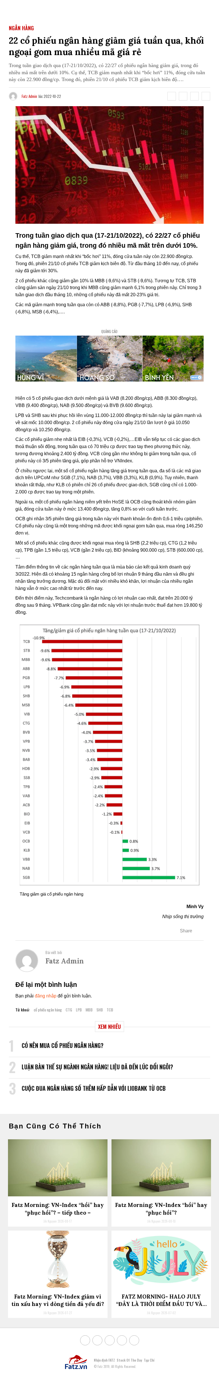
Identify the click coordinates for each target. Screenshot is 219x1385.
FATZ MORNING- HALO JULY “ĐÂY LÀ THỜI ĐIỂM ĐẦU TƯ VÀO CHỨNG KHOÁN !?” (161, 1304)
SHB (99, 1010)
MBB (89, 1010)
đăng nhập (45, 995)
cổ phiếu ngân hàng (48, 1010)
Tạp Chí (149, 1360)
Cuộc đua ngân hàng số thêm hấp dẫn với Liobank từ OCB (94, 1088)
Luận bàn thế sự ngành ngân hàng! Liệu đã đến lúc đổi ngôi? (97, 1067)
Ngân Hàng (21, 28)
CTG (69, 1010)
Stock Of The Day (129, 1360)
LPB (79, 1010)
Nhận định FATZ (104, 1360)
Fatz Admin (29, 96)
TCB (110, 1010)
